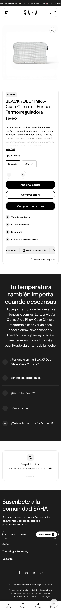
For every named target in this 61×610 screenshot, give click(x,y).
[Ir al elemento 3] (31, 476)
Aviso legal (45, 596)
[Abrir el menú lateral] (6, 12)
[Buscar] (49, 12)
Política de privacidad (19, 590)
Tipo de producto (20, 217)
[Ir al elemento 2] (27, 476)
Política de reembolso (42, 590)
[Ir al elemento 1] (26, 476)
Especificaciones (20, 224)
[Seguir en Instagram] (26, 572)
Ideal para (16, 231)
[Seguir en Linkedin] (34, 572)
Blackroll (11, 94)
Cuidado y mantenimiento (25, 239)
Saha (5, 544)
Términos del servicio (23, 593)
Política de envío (43, 593)
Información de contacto (25, 596)
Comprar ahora (30, 194)
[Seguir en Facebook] (19, 572)
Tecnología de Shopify (41, 584)
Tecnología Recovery (15, 551)
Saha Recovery (24, 584)
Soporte (7, 559)
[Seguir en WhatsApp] (41, 572)
